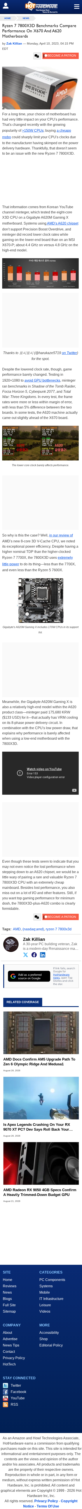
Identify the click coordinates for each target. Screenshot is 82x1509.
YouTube (18, 1398)
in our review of (61, 535)
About (7, 1332)
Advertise (10, 1339)
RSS (14, 1404)
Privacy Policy (14, 1358)
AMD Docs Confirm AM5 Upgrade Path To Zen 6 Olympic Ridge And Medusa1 (39, 1061)
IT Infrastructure (51, 1299)
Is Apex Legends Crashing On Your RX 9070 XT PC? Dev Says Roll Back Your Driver (36, 1127)
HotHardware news (61, 976)
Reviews (9, 1286)
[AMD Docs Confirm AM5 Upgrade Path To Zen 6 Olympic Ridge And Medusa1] (41, 1032)
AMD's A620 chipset (62, 223)
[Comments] (37, 55)
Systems (46, 1286)
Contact (9, 1351)
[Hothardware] (41, 7)
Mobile (44, 1292)
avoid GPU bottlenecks (42, 380)
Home (7, 1280)
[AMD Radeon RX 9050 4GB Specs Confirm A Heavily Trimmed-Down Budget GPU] (41, 1163)
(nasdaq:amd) (33, 929)
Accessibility (49, 1332)
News (26, 18)
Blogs (7, 1299)
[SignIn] (8, 5)
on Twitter (69, 353)
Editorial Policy (51, 1345)
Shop (43, 1339)
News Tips (11, 1345)
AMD (17, 929)
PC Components (52, 1280)
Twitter (16, 1385)
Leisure (45, 1305)
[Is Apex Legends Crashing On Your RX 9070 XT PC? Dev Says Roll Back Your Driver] (41, 1098)
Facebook (18, 1392)
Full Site (9, 1305)
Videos (44, 1311)
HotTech (9, 1364)
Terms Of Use (48, 1506)
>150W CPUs (33, 130)
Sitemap (9, 1311)
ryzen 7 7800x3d (59, 929)
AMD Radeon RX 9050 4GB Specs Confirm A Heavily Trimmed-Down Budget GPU (39, 1192)
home (7, 18)
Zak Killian (34, 939)
